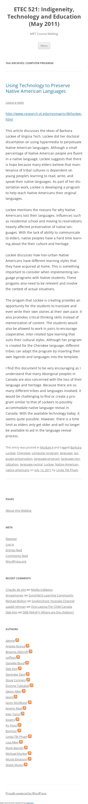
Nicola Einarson (16, 759)
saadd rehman (16, 606)
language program (47, 459)
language (66, 453)
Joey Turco (13, 714)
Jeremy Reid (14, 708)
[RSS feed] (17, 640)
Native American (66, 464)
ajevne (10, 640)
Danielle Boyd (15, 663)
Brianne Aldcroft (17, 652)
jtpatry (10, 720)
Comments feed (17, 556)
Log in (10, 544)
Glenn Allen (13, 691)
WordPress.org (16, 561)
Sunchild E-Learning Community (51, 595)
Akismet (30, 802)
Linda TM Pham (67, 470)
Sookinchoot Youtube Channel (53, 601)
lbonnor (11, 731)
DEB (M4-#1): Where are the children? (48, 612)
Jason (10, 697)
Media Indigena (42, 590)
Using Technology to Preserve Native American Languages (38, 88)
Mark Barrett (14, 748)
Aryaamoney (14, 595)
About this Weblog (18, 510)
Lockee (49, 464)
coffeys (11, 657)
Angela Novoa (15, 646)
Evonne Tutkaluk (17, 686)
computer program (45, 453)
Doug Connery (16, 680)
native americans (17, 470)
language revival (31, 464)
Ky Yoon (11, 725)
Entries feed (14, 550)
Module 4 (46, 447)
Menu (44, 45)
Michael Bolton (16, 601)
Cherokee (23, 453)
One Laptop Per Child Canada (51, 606)
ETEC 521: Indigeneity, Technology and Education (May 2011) (44, 17)
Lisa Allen (12, 742)
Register (11, 539)
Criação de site (16, 590)
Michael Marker (16, 753)
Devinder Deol (15, 674)
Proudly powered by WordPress (26, 793)
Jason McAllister (16, 703)
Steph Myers (14, 765)
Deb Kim (11, 612)
